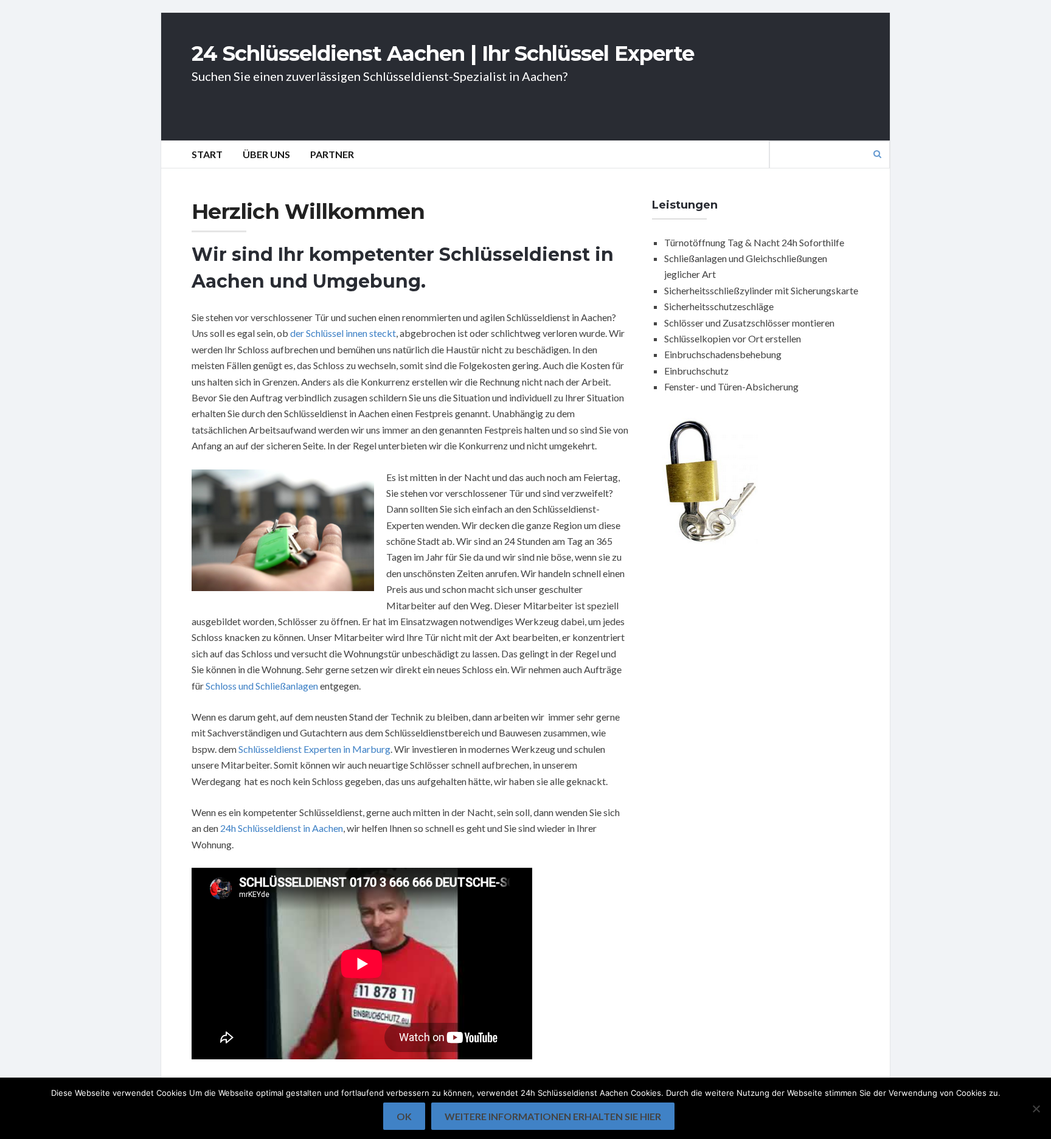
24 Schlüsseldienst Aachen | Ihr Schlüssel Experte (443, 53)
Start (207, 154)
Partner (332, 154)
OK (404, 1116)
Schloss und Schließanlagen (262, 685)
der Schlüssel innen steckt (343, 333)
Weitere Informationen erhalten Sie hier (553, 1116)
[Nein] (1036, 1109)
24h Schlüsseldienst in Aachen (281, 828)
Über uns (266, 154)
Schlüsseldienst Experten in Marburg (314, 749)
